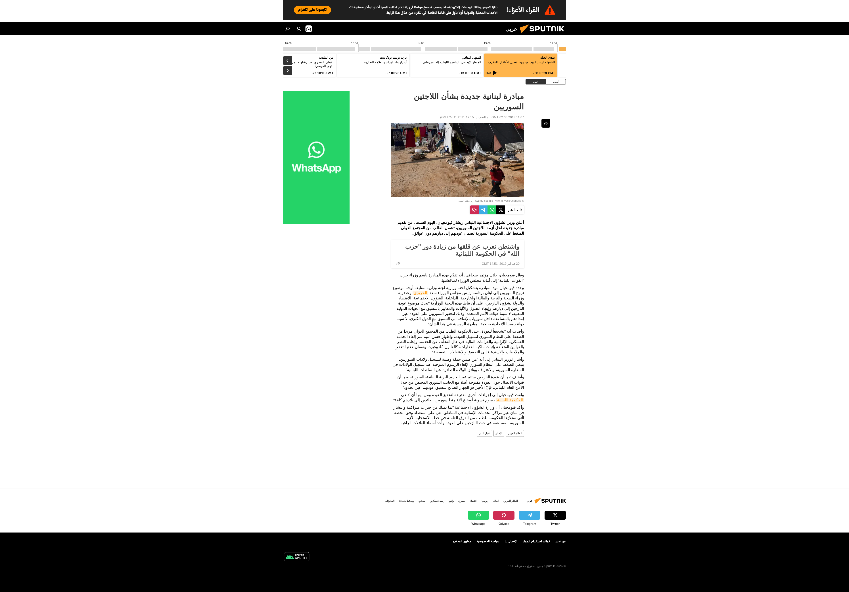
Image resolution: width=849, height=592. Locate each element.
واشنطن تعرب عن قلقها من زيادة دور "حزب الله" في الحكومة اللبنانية (462, 250)
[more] (398, 263)
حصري (462, 500)
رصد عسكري (437, 500)
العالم (496, 500)
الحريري (420, 293)
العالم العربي (515, 433)
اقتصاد (473, 500)
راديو (451, 500)
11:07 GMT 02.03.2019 (507, 117)
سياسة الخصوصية (487, 541)
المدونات (389, 500)
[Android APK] (297, 557)
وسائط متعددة (406, 500)
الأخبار (498, 433)
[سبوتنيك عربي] (543, 34)
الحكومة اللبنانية (510, 400)
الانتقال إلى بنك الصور (470, 200)
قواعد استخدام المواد (536, 541)
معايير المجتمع (462, 541)
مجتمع (422, 500)
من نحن (560, 541)
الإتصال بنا (511, 541)
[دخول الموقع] (298, 28)
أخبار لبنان (484, 433)
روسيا (485, 500)
